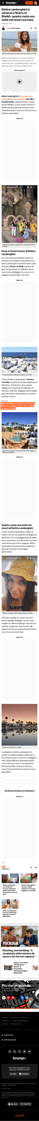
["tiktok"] (4, 997)
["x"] (17, 997)
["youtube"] (13, 997)
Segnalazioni (14, 1017)
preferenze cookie (16, 1024)
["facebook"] (22, 997)
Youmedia (5, 1017)
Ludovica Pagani (19, 99)
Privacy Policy (25, 1017)
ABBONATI (29, 2)
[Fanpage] (19, 1058)
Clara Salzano (16, 28)
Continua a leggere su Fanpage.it (19, 790)
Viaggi (3, 862)
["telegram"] (27, 997)
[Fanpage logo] (11, 3)
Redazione (5, 1024)
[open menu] (2, 3)
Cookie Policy (6, 1021)
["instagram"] (8, 997)
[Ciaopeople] (19, 1115)
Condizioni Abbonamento (20, 1021)
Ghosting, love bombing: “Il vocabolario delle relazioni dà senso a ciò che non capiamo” (18, 953)
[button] (35, 28)
